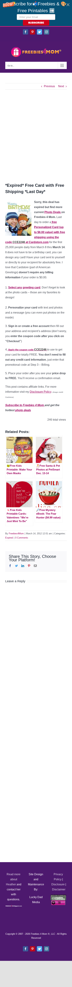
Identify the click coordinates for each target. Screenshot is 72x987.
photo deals (23, 410)
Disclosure (58, 884)
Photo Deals (52, 212)
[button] (36, 13)
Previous (49, 86)
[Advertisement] (36, 136)
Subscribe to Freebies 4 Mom (25, 405)
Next (61, 86)
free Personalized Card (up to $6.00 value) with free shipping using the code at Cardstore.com (35, 232)
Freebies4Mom (16, 533)
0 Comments (21, 537)
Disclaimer (58, 889)
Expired (9, 537)
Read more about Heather (13, 879)
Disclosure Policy (40, 391)
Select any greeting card (24, 287)
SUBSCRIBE (36, 22)
